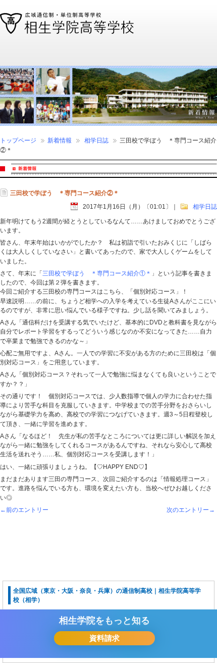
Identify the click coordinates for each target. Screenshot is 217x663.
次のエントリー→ (191, 509)
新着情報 (59, 140)
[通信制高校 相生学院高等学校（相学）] (67, 29)
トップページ (18, 140)
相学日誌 (96, 140)
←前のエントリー (24, 509)
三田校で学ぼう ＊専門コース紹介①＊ (96, 273)
